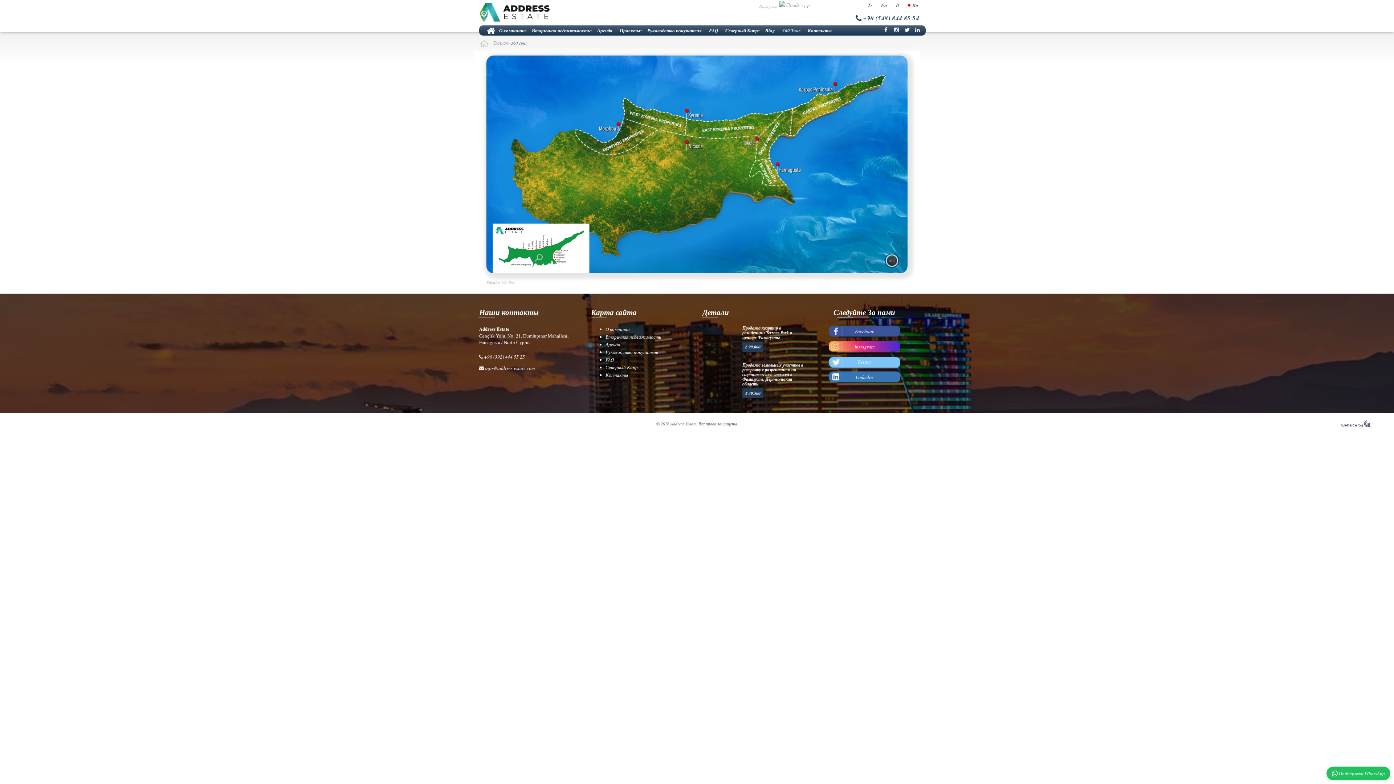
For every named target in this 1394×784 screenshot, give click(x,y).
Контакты (820, 30)
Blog (770, 30)
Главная (490, 30)
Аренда (604, 30)
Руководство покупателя (674, 30)
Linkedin (864, 377)
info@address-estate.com (510, 368)
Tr (870, 5)
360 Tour (791, 30)
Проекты (630, 30)
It (897, 5)
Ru (915, 5)
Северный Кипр (741, 30)
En (884, 5)
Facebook (864, 331)
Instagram (865, 346)
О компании (512, 30)
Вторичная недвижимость (561, 30)
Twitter (864, 362)
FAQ (713, 30)
